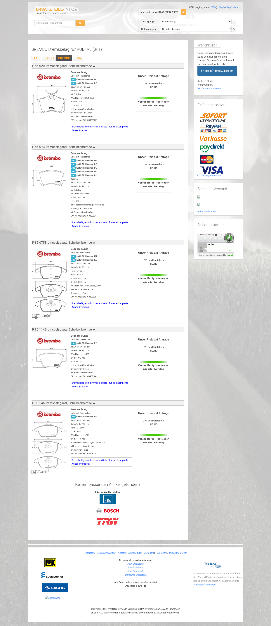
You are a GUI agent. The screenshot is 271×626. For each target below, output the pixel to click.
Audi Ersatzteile (135, 563)
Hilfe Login (148, 552)
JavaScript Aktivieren (204, 584)
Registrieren (233, 7)
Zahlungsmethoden (210, 175)
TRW (78, 58)
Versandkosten (208, 211)
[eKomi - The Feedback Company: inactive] (215, 244)
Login (222, 7)
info (73, 79)
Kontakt (122, 552)
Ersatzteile (89, 552)
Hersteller (160, 552)
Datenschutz (134, 552)
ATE (36, 58)
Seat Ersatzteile (135, 571)
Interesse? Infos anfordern (217, 70)
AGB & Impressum (106, 552)
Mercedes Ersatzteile (135, 574)
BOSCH (49, 58)
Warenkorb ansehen (210, 88)
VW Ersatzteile (135, 567)
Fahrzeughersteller (177, 552)
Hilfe (213, 7)
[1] (183, 12)
